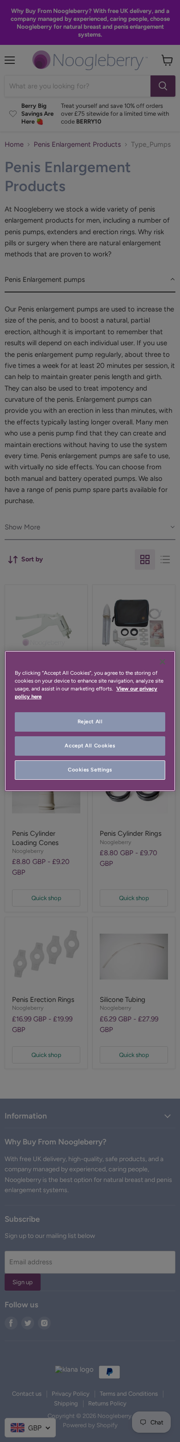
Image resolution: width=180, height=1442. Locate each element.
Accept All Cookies (90, 745)
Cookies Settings (90, 769)
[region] (90, 721)
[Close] (162, 662)
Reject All (90, 721)
